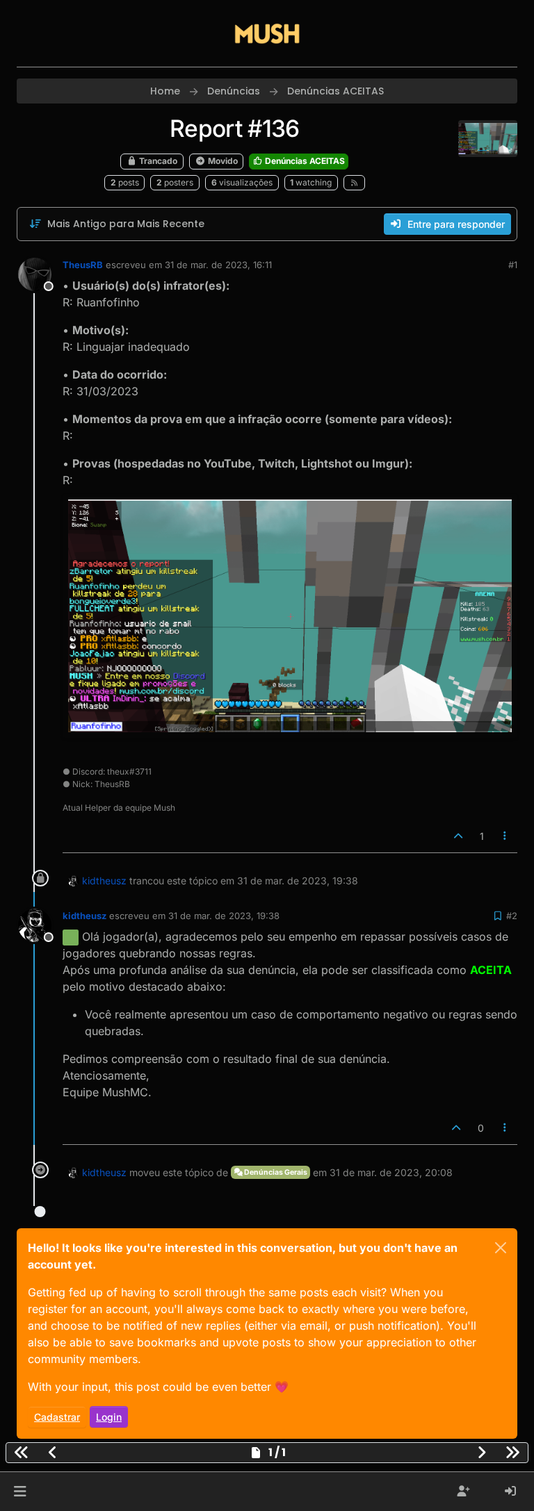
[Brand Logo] (267, 33)
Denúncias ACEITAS (304, 161)
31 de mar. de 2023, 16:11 (218, 264)
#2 (511, 915)
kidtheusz (104, 880)
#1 (512, 264)
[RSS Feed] (354, 182)
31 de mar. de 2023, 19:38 (224, 915)
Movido (222, 161)
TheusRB (83, 264)
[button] (20, 1491)
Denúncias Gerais (275, 1172)
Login (109, 1417)
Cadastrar (57, 1417)
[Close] (500, 1247)
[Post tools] (505, 836)
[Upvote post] (458, 836)
